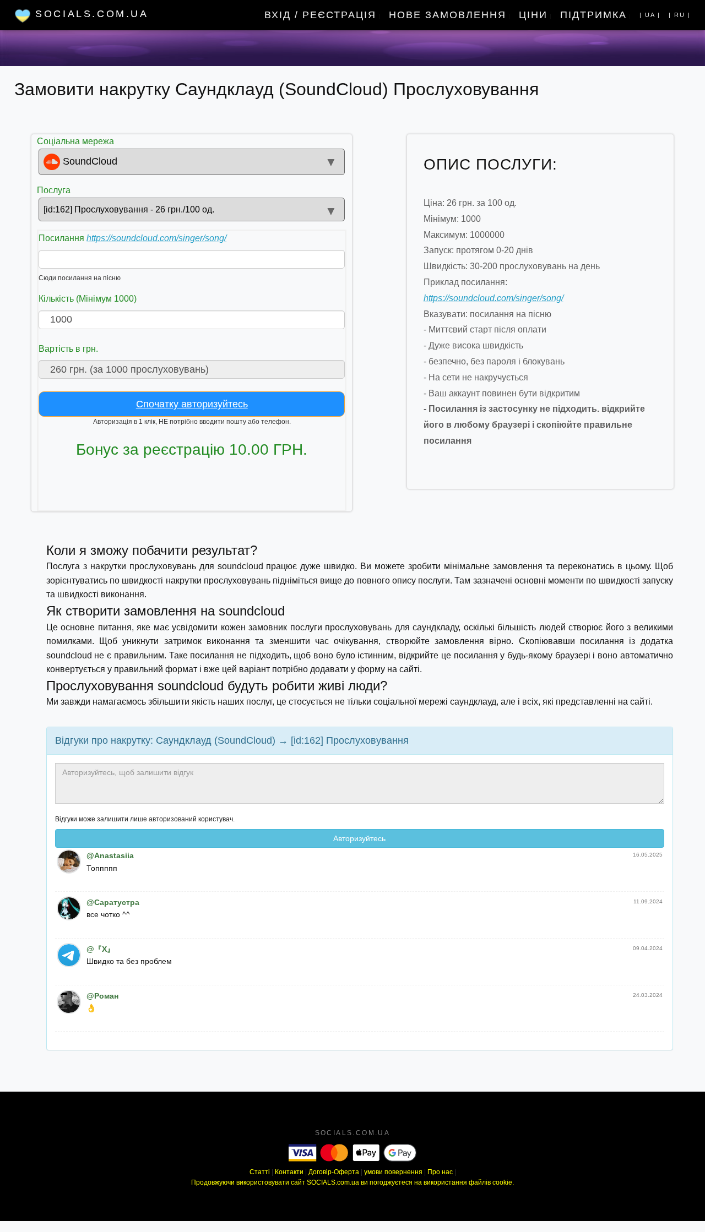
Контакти (289, 1172)
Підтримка (593, 14)
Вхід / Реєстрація (320, 14)
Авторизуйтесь (359, 838)
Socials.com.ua (90, 13)
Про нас (440, 1172)
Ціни (533, 14)
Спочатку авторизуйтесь (192, 404)
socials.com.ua (353, 1133)
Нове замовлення (447, 14)
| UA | (649, 15)
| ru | (680, 15)
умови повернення (393, 1172)
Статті (260, 1172)
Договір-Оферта (333, 1172)
